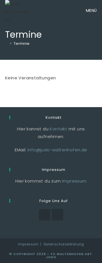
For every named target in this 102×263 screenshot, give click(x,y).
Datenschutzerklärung (64, 244)
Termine (22, 43)
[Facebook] (44, 214)
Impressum (74, 181)
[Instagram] (57, 214)
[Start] (6, 43)
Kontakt (58, 129)
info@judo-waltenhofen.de (57, 150)
